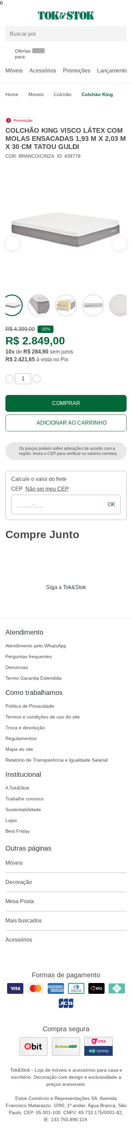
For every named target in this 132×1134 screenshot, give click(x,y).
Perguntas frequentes (28, 656)
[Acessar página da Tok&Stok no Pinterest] (75, 601)
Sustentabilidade (23, 809)
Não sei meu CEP (47, 489)
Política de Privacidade (29, 706)
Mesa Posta (19, 901)
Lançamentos (113, 70)
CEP (17, 489)
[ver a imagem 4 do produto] (93, 305)
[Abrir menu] (22, 15)
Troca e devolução (25, 727)
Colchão (62, 94)
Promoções (76, 70)
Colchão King (97, 94)
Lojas (11, 820)
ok (111, 504)
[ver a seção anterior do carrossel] (119, 244)
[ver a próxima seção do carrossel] (12, 244)
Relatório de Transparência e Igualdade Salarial (56, 760)
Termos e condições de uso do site (42, 716)
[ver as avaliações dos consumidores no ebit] (33, 1046)
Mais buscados (23, 920)
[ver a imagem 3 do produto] (66, 305)
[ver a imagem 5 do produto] (120, 305)
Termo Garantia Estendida (33, 678)
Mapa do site (19, 749)
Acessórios (42, 70)
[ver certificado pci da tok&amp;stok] (98, 1046)
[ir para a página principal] (66, 15)
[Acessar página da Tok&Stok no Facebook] (37, 601)
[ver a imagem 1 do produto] (12, 305)
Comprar (66, 403)
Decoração (18, 882)
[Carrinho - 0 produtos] (122, 15)
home (11, 94)
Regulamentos (21, 738)
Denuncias (16, 667)
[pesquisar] (118, 34)
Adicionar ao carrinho (72, 423)
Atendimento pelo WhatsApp (35, 645)
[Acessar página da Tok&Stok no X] (94, 601)
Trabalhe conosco (24, 798)
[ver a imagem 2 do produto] (39, 305)
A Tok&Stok (17, 788)
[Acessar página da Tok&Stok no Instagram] (56, 601)
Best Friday (17, 831)
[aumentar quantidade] (36, 379)
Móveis (14, 70)
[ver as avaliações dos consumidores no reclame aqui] (66, 1046)
